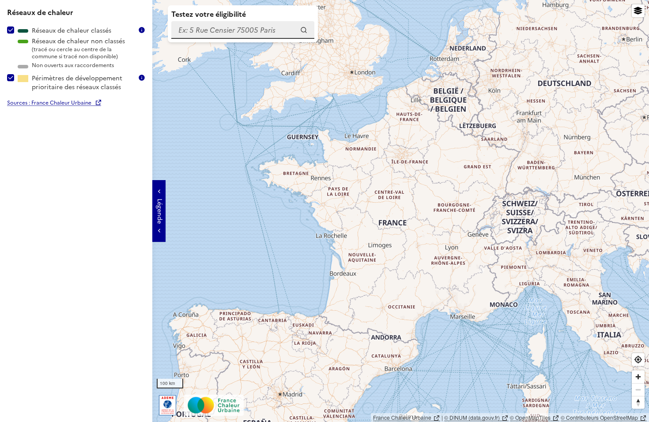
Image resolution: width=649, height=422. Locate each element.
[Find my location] (638, 359)
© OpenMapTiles (530, 417)
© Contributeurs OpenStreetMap (599, 417)
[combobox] (242, 30)
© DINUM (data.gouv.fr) (472, 417)
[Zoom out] (638, 389)
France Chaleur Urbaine (402, 417)
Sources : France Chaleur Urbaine (49, 102)
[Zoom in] (638, 376)
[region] (324, 211)
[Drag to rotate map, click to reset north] (638, 402)
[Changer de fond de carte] (638, 10)
